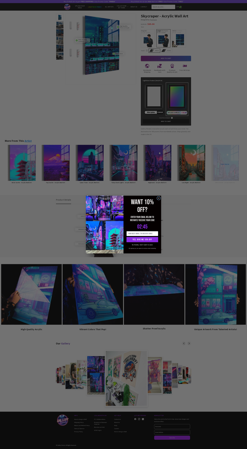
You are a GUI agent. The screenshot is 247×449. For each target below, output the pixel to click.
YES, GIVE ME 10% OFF (142, 239)
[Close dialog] (158, 198)
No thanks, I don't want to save (142, 245)
